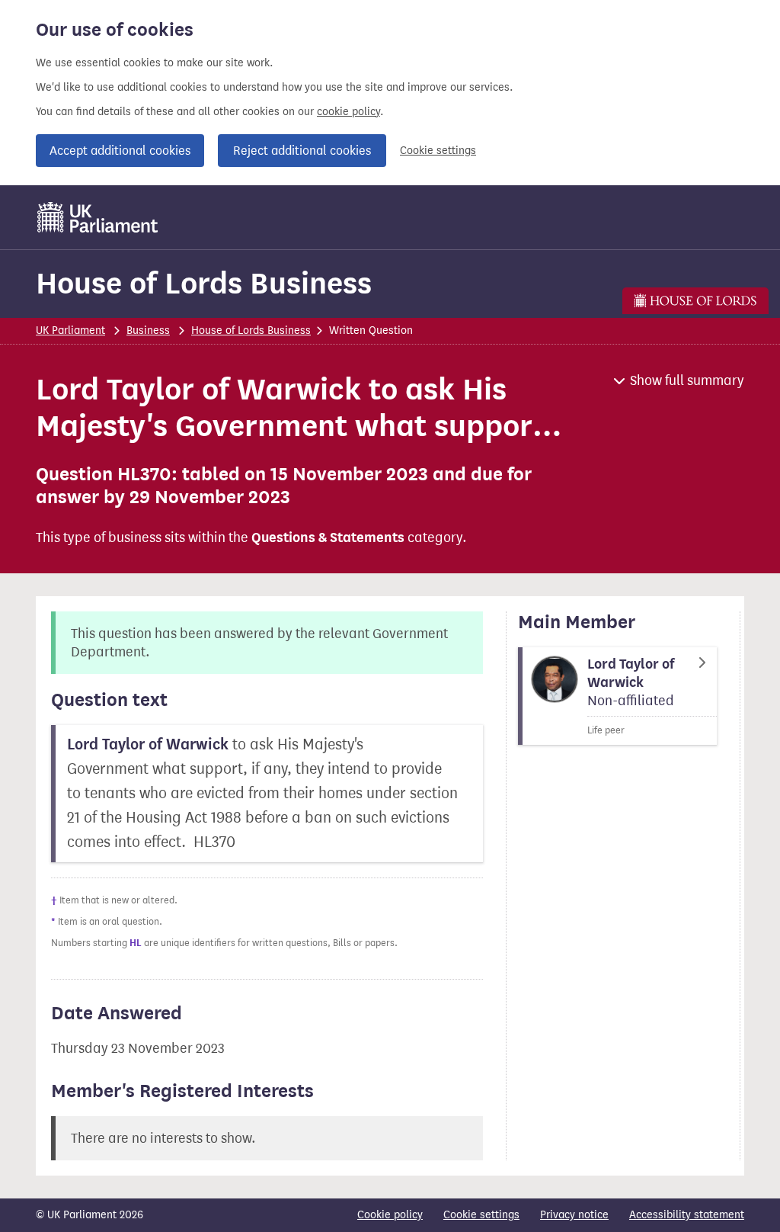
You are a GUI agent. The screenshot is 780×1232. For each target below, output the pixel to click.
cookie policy (348, 111)
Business (148, 330)
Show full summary (687, 380)
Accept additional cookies (120, 150)
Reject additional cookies (302, 150)
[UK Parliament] (98, 217)
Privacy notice (574, 1214)
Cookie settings (438, 150)
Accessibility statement (686, 1214)
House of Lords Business (204, 283)
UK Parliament (70, 330)
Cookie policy (390, 1214)
